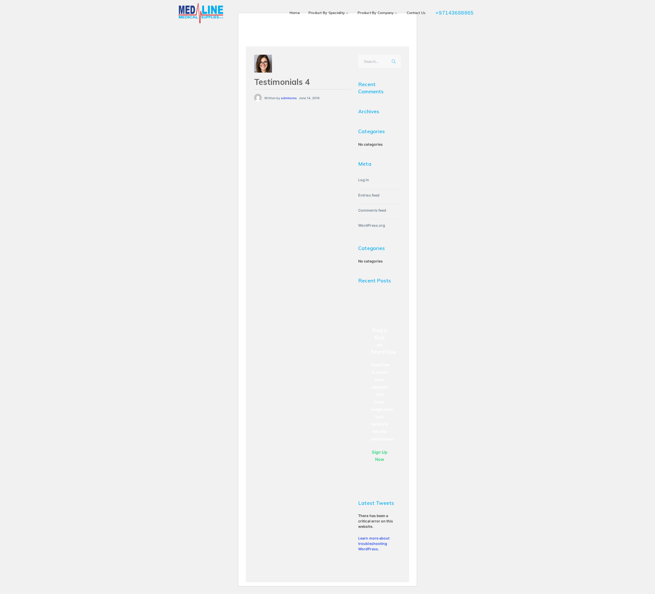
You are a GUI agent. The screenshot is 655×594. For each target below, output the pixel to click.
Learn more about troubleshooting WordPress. (373, 543)
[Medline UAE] (201, 12)
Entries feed (368, 195)
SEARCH (395, 60)
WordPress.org (371, 225)
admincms (289, 98)
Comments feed (372, 210)
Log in (363, 180)
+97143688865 (455, 13)
